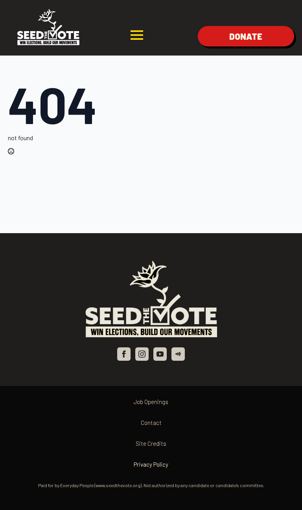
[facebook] (124, 354)
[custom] (178, 354)
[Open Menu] (137, 35)
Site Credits (151, 443)
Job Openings (151, 401)
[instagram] (142, 354)
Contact (151, 422)
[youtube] (160, 354)
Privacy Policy (151, 464)
